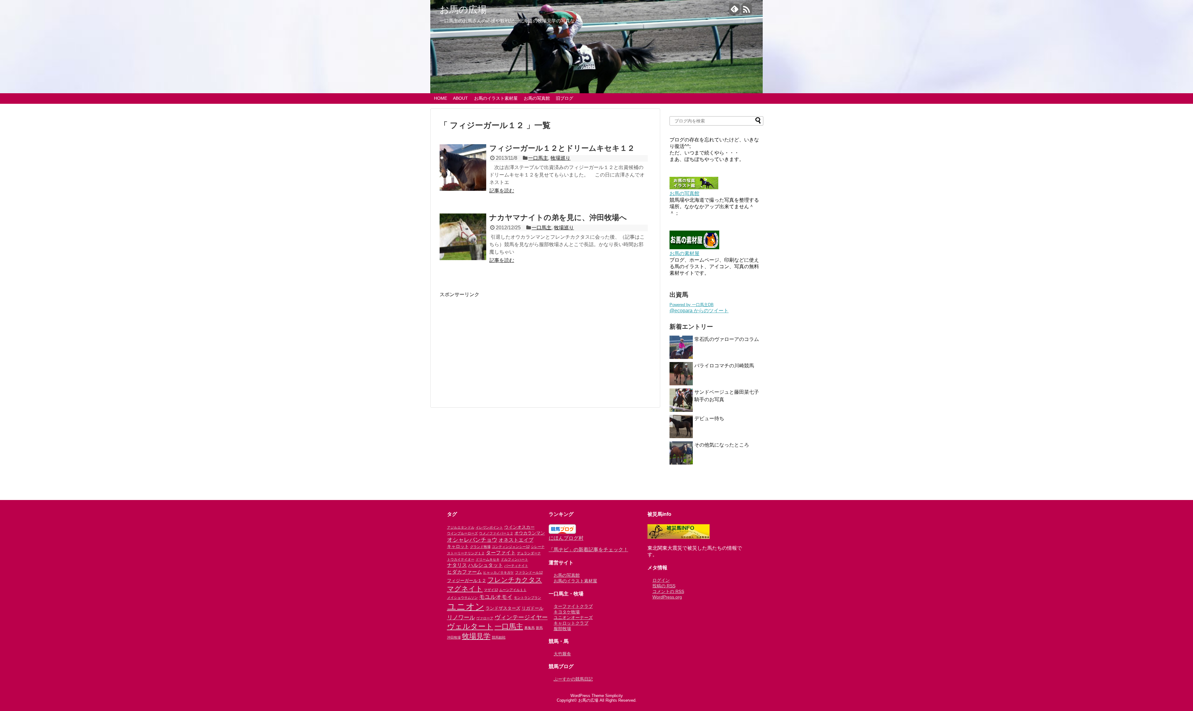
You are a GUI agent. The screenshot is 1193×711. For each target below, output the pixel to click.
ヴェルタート (470, 626)
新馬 (539, 628)
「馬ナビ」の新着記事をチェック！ (588, 549)
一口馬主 (538, 158)
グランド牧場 (480, 546)
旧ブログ (564, 98)
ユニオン (465, 606)
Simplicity (614, 695)
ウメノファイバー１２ (496, 533)
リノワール (461, 617)
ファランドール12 (529, 572)
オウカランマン (529, 532)
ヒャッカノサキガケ (498, 572)
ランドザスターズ (503, 608)
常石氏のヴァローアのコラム (726, 339)
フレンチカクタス (514, 579)
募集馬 (529, 628)
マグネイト (465, 589)
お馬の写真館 (537, 98)
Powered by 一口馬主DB (692, 304)
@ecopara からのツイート (699, 310)
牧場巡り (560, 158)
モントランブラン (527, 597)
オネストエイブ (516, 540)
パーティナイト (516, 565)
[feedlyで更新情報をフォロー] (734, 11)
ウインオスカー (519, 527)
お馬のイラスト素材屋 (496, 98)
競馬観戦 (498, 637)
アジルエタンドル (460, 527)
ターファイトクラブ (573, 606)
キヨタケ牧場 (567, 611)
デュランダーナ (529, 553)
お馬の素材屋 (684, 253)
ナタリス (457, 565)
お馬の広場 (463, 9)
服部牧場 (562, 628)
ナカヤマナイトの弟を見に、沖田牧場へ (558, 217)
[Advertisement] (492, 341)
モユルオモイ (496, 597)
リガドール (532, 608)
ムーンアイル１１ (513, 590)
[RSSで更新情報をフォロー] (746, 11)
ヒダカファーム (464, 572)
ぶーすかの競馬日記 (573, 679)
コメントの (668, 591)
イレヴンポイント (489, 527)
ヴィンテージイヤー (521, 617)
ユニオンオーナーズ (573, 617)
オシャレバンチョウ (472, 540)
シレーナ (538, 546)
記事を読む (501, 190)
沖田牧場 (454, 637)
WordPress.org (667, 596)
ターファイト (501, 552)
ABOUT (460, 98)
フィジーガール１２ (466, 580)
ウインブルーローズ (462, 533)
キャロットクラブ (571, 623)
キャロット (458, 546)
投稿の (663, 585)
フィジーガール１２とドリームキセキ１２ (562, 148)
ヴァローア (484, 618)
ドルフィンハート (514, 559)
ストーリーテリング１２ (466, 553)
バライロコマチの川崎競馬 (724, 365)
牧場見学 (476, 636)
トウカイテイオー (460, 559)
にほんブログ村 (566, 538)
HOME (440, 98)
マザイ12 (491, 590)
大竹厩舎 (562, 653)
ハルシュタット (485, 565)
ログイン (661, 580)
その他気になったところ (721, 444)
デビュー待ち (709, 418)
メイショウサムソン (462, 597)
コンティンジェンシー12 (511, 546)
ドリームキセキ (488, 559)
